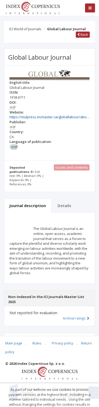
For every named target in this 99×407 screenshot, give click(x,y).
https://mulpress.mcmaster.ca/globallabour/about (50, 117)
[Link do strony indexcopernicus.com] (49, 372)
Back (84, 34)
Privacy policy (62, 343)
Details (64, 205)
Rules (36, 343)
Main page (13, 343)
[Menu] (90, 7)
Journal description (28, 205)
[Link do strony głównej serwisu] (32, 7)
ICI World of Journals (25, 29)
